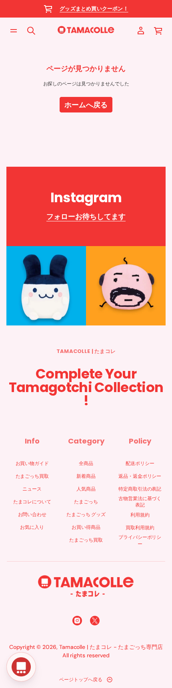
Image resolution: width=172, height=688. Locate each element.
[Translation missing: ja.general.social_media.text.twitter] (95, 620)
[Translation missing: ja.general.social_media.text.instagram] (77, 620)
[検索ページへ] (31, 30)
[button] (158, 30)
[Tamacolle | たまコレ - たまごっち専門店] (86, 30)
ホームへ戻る (86, 105)
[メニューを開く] (13, 30)
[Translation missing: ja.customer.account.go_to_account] (141, 30)
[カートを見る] (158, 30)
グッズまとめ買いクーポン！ (94, 8)
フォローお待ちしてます (86, 216)
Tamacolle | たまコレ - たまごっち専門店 (111, 647)
